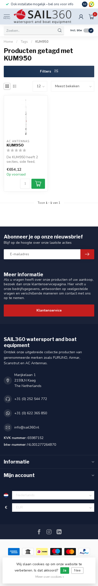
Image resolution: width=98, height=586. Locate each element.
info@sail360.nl (26, 427)
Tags (24, 42)
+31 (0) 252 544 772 (30, 398)
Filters (46, 71)
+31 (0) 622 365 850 (30, 413)
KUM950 (41, 42)
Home (8, 42)
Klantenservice (49, 310)
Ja (64, 570)
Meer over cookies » (49, 576)
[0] (91, 17)
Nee (77, 570)
